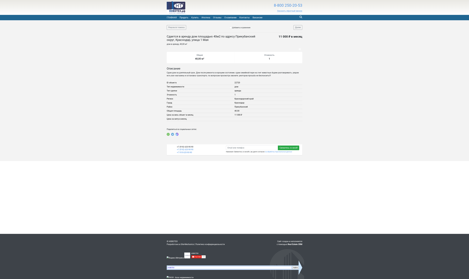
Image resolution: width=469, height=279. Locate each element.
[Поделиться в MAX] (177, 134)
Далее (298, 27)
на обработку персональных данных (278, 152)
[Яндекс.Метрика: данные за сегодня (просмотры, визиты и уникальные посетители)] (175, 257)
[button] (289, 11)
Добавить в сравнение (241, 28)
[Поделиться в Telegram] (172, 134)
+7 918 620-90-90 (184, 152)
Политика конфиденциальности (210, 244)
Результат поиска (176, 27)
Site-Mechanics (187, 244)
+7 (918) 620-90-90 (185, 149)
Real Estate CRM (295, 244)
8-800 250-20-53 (288, 5)
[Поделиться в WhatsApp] (168, 134)
